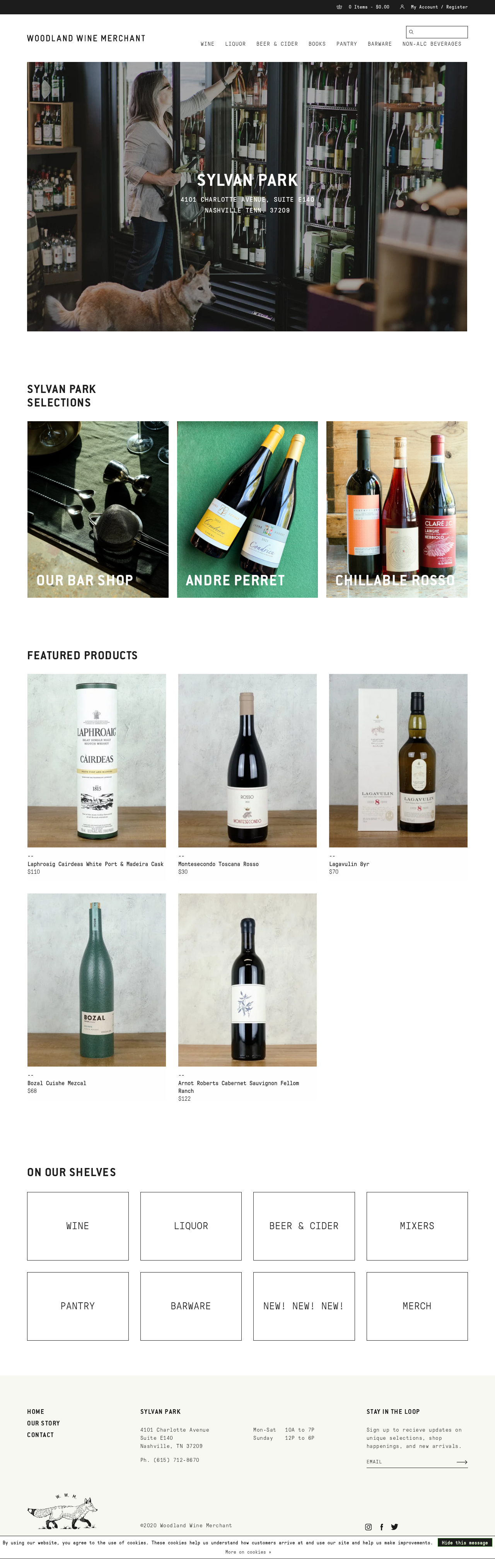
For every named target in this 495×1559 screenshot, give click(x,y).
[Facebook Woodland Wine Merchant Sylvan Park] (381, 1527)
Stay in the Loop (393, 1412)
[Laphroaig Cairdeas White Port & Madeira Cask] (96, 760)
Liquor (235, 44)
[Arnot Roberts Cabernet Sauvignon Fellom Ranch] (247, 980)
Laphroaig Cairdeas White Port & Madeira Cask (95, 864)
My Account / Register (438, 7)
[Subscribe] (462, 1462)
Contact (40, 1435)
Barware (380, 44)
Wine (208, 44)
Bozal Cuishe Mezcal (56, 1083)
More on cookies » (248, 1552)
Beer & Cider (277, 44)
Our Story (43, 1423)
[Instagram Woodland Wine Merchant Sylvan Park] (369, 1527)
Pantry (346, 44)
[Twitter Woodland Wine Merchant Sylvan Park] (394, 1527)
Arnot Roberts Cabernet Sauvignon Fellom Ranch (238, 1087)
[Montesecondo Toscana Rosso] (247, 760)
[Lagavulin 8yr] (398, 760)
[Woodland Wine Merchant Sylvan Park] (86, 38)
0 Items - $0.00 (369, 7)
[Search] (411, 32)
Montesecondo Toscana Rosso (218, 864)
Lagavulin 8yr (349, 864)
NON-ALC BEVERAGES (432, 44)
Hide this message (465, 1542)
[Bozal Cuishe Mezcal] (96, 980)
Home (35, 1412)
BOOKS (317, 44)
